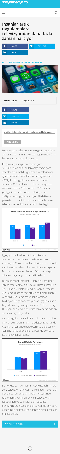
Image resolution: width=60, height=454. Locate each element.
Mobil (24, 62)
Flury (5, 164)
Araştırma (14, 62)
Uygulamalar (35, 62)
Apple (5, 62)
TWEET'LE (42, 46)
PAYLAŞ (13, 46)
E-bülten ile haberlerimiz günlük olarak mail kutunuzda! (28, 132)
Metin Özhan (10, 100)
